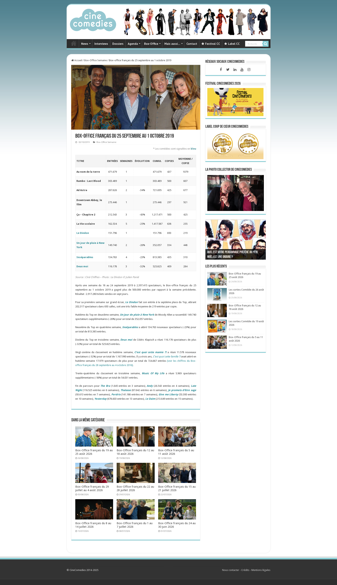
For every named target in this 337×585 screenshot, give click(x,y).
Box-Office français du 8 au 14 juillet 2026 (93, 524)
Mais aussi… (172, 44)
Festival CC (212, 44)
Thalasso (126, 390)
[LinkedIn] (235, 69)
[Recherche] (266, 44)
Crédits (245, 570)
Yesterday (100, 398)
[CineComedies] (93, 19)
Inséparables (84, 257)
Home (74, 43)
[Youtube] (242, 69)
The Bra (105, 385)
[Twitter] (228, 69)
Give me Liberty (168, 394)
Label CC (234, 44)
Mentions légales (260, 570)
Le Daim (150, 398)
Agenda (133, 44)
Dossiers (117, 44)
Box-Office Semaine (95, 60)
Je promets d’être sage (182, 390)
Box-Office (151, 44)
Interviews (101, 44)
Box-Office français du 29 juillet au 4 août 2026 (92, 488)
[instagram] (249, 69)
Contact (191, 44)
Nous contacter (230, 570)
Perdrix (116, 394)
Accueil (78, 60)
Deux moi (82, 266)
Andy (150, 385)
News (84, 44)
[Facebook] (221, 69)
